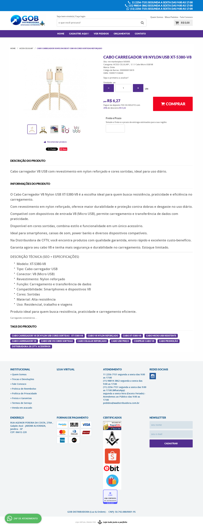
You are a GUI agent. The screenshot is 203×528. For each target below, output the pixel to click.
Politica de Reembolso (24, 388)
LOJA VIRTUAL (66, 369)
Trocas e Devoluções (23, 379)
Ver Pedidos (101, 33)
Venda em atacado (22, 407)
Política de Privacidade (24, 393)
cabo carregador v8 (24, 341)
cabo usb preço (120, 341)
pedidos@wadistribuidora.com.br (121, 402)
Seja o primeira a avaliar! (115, 77)
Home (60, 33)
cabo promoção (168, 341)
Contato (140, 33)
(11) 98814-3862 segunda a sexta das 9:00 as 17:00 (160, 5)
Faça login (80, 16)
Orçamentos (122, 33)
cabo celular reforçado (92, 341)
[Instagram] (153, 376)
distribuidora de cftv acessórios (31, 346)
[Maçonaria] (112, 522)
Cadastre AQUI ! (79, 33)
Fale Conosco (186, 17)
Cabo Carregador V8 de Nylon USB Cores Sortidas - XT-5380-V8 (47, 336)
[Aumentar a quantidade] (138, 88)
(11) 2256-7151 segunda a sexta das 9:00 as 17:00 (161, 8)
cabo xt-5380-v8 (132, 336)
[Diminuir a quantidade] (108, 88)
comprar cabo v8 (144, 341)
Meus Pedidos (171, 17)
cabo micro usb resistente (161, 336)
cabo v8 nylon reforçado (103, 336)
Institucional (20, 369)
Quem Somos (156, 17)
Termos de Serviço (22, 402)
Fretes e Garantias (22, 398)
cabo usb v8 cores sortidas (57, 341)
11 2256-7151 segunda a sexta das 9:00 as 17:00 (162, 2)
